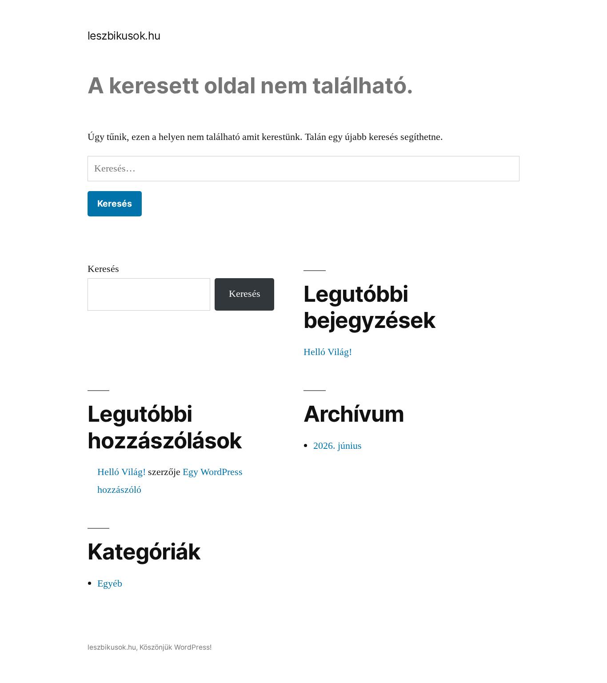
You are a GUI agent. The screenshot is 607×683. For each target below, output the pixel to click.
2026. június (337, 445)
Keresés (103, 269)
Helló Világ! (328, 352)
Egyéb (109, 583)
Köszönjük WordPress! (176, 647)
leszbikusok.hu (124, 35)
